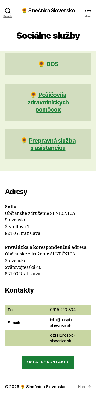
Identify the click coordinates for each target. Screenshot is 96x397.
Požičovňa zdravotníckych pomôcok (48, 102)
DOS (52, 64)
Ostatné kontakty (48, 362)
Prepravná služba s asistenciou (52, 144)
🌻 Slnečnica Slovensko (48, 10)
